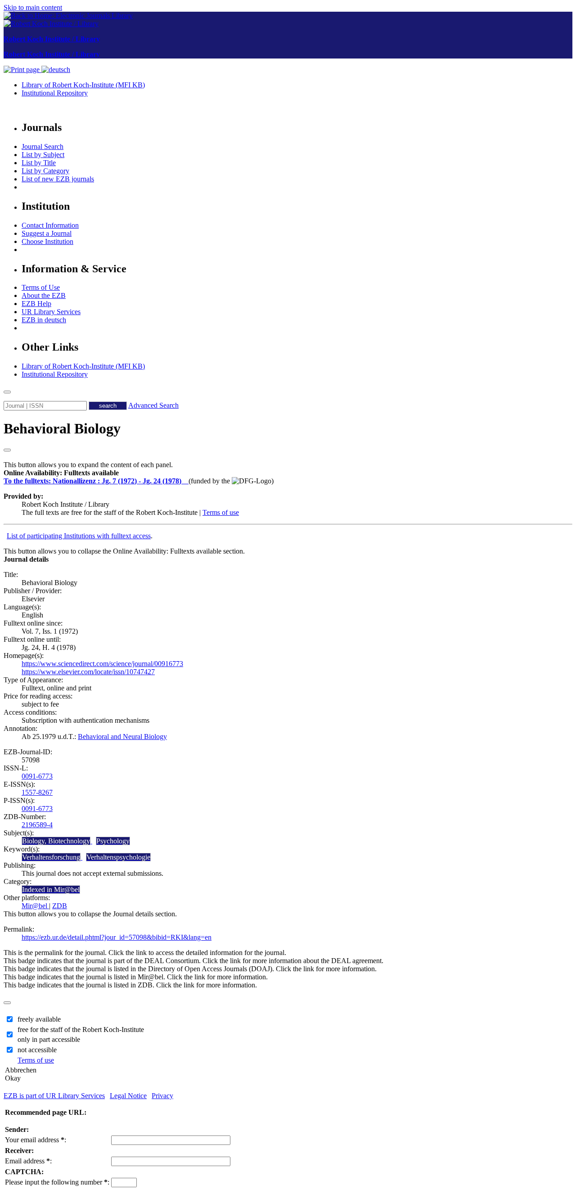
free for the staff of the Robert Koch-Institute (81, 1029)
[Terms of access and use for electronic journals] (186, 481)
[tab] (288, 473)
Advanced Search (153, 405)
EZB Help (36, 303)
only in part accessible (49, 1039)
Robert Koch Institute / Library (52, 39)
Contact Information (50, 225)
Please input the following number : (57, 1182)
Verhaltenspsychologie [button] (118, 857)
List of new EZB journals (58, 179)
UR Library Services (51, 311)
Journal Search (42, 146)
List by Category (45, 171)
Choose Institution (47, 241)
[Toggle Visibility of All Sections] (7, 450)
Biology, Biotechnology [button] (56, 841)
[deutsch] (55, 69)
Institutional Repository (55, 93)
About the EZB (44, 295)
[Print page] (22, 69)
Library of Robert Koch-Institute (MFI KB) (83, 85)
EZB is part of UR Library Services (54, 1095)
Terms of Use (41, 287)
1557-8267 (37, 792)
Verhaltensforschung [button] (51, 857)
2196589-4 (37, 825)
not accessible (37, 1050)
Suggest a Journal (47, 233)
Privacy (162, 1095)
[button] (61, 473)
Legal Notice (128, 1095)
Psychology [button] (113, 841)
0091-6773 (37, 776)
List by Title (39, 163)
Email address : (28, 1161)
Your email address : (35, 1140)
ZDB (59, 906)
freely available (39, 1019)
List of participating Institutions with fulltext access (79, 536)
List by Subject (43, 154)
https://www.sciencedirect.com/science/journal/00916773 (102, 663)
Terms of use (220, 512)
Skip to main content (33, 7)
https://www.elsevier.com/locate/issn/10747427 (88, 672)
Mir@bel (35, 906)
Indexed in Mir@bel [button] (51, 889)
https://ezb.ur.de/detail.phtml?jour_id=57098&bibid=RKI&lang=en (117, 937)
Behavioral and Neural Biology (122, 736)
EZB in (44, 320)
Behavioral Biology (62, 428)
